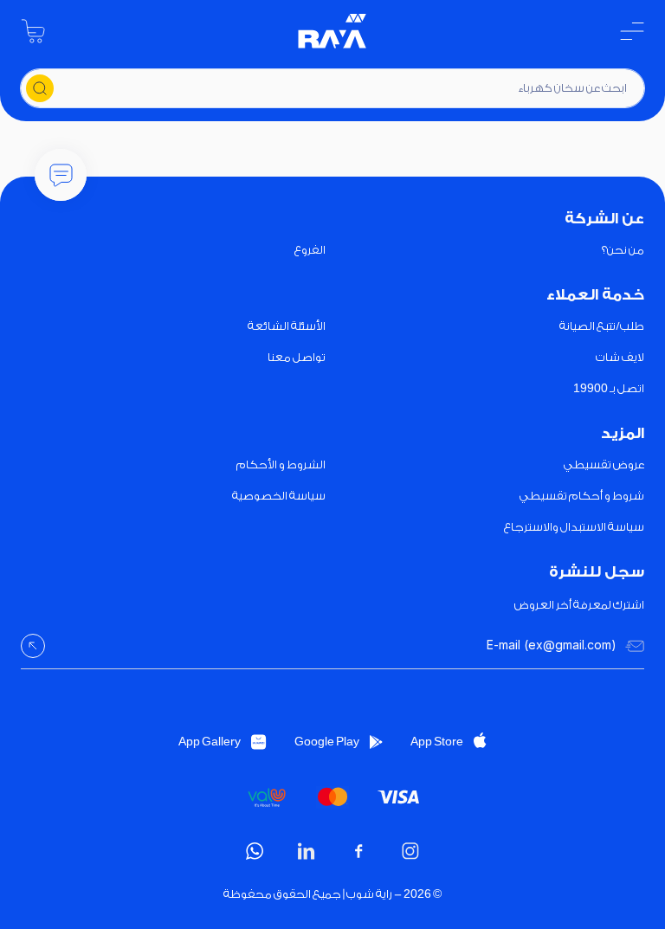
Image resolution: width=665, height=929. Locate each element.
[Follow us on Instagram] (410, 851)
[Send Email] (33, 646)
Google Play (326, 741)
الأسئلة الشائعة (287, 325)
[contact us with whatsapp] (61, 175)
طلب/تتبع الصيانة (601, 325)
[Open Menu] (632, 31)
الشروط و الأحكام (281, 464)
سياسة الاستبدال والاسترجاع (574, 526)
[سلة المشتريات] (33, 31)
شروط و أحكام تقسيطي (582, 495)
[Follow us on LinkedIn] (306, 851)
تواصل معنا (297, 357)
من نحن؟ (623, 249)
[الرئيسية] (332, 31)
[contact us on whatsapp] (254, 851)
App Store (436, 741)
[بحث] (40, 88)
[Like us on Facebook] (358, 851)
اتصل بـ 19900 (608, 388)
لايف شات (620, 357)
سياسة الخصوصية (279, 495)
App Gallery (209, 741)
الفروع (310, 249)
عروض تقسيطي (604, 464)
